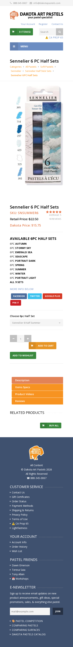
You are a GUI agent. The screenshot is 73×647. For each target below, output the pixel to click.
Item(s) (24, 31)
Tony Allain (18, 574)
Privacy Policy (19, 514)
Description (22, 380)
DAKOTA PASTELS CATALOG (29, 634)
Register (43, 24)
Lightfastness (19, 528)
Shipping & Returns (23, 510)
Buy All (54, 425)
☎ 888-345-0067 (36, 478)
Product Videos (24, 394)
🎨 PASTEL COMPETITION (27, 621)
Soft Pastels (46, 66)
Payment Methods (22, 505)
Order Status (19, 501)
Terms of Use (20, 519)
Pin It (15, 302)
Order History (19, 546)
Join (57, 611)
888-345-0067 (20, 3)
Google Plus (52, 296)
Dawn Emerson (21, 565)
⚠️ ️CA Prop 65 (20, 523)
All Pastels (31, 66)
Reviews (20, 401)
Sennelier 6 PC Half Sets (24, 75)
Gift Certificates (21, 497)
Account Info (19, 542)
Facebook (19, 296)
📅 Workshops (20, 578)
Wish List (17, 551)
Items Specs (22, 387)
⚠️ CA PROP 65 (54, 37)
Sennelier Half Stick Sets (38, 71)
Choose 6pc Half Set (22, 316)
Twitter (35, 296)
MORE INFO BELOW (21, 289)
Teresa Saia (18, 569)
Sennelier (16, 71)
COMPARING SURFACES (26, 630)
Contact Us (57, 24)
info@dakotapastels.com (46, 3)
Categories (16, 66)
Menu (24, 46)
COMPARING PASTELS (25, 625)
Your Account (28, 24)
